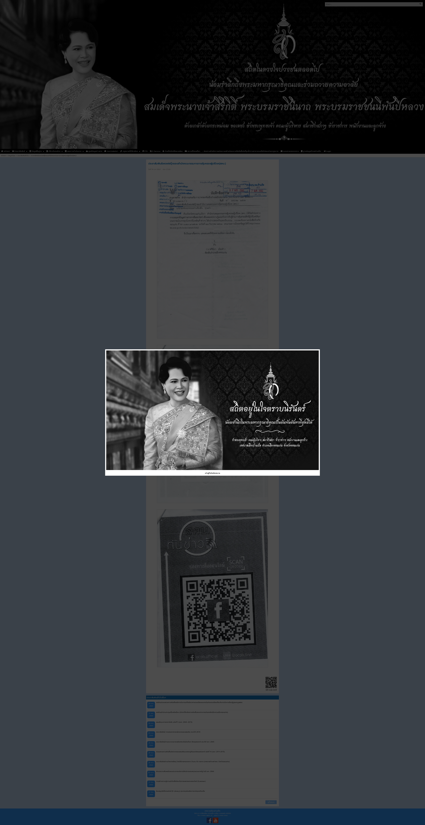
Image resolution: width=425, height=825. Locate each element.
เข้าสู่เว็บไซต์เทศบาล (212, 473)
